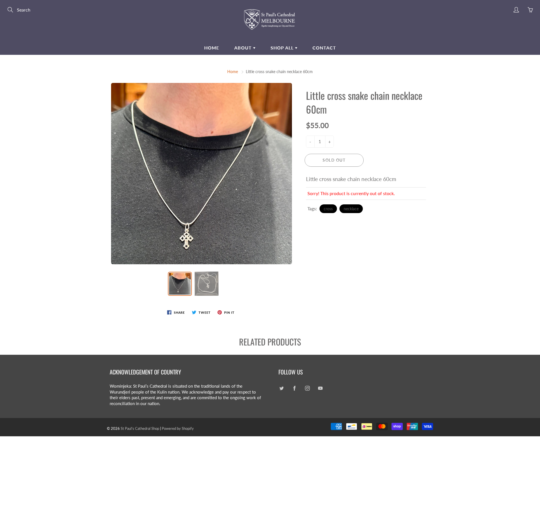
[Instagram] (307, 388)
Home (211, 47)
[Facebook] (294, 388)
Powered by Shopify (178, 428)
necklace (351, 208)
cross (328, 208)
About (243, 47)
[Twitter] (281, 388)
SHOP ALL (283, 47)
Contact (324, 47)
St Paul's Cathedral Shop (140, 428)
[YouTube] (320, 388)
